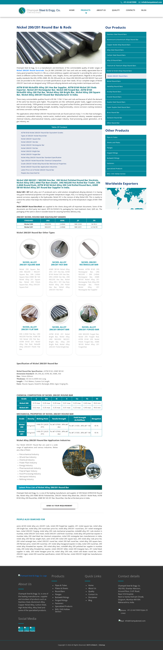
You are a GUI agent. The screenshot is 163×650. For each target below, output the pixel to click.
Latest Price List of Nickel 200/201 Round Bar (37, 170)
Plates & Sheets (61, 588)
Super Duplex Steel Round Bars (118, 107)
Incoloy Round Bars (114, 92)
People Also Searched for (30, 173)
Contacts (130, 10)
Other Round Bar (113, 123)
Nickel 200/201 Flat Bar (29, 148)
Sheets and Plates (113, 142)
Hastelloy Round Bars (115, 86)
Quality (116, 10)
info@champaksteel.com (135, 621)
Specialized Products (114, 168)
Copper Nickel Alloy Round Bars (118, 45)
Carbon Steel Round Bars (116, 55)
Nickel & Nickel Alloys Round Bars (119, 71)
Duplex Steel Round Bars (116, 102)
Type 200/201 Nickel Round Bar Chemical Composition (41, 161)
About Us (101, 10)
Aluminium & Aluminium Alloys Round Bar (122, 39)
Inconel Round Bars (114, 97)
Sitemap (102, 645)
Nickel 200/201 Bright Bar (30, 151)
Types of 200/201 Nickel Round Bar (34, 136)
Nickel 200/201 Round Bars (118, 76)
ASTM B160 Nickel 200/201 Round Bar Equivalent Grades (42, 133)
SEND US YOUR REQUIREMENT (59, 506)
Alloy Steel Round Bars (115, 50)
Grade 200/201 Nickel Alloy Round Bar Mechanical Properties (43, 164)
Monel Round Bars (114, 81)
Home (72, 10)
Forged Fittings (112, 153)
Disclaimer (92, 597)
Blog (143, 10)
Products (85, 10)
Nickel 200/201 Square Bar (31, 139)
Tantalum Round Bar (114, 118)
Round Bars (60, 591)
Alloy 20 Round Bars (114, 60)
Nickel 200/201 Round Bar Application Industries (39, 167)
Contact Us (93, 594)
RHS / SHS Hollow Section (116, 174)
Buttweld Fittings (113, 158)
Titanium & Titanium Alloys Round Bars (121, 66)
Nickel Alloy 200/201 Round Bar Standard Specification (41, 157)
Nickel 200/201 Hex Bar (29, 142)
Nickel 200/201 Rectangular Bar (32, 145)
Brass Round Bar (113, 112)
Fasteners (110, 163)
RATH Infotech (92, 645)
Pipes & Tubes (112, 137)
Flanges (110, 148)
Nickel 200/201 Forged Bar (30, 154)
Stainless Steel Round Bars (117, 34)
